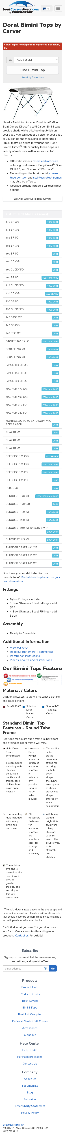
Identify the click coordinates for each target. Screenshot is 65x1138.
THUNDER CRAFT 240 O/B (32, 563)
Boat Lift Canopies (30, 1014)
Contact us (22, 936)
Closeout (30, 1035)
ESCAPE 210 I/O (32, 349)
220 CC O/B (32, 293)
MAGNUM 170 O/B (32, 388)
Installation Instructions (25, 656)
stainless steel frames (47, 178)
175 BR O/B (32, 229)
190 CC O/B (32, 261)
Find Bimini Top (32, 70)
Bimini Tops (29, 1008)
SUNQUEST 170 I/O (32, 496)
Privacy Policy (30, 1113)
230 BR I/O (32, 301)
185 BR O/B (32, 245)
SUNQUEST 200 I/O (32, 520)
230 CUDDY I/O (32, 309)
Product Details (30, 994)
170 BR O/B (32, 221)
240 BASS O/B (32, 317)
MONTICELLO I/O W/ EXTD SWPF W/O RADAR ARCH (32, 422)
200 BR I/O (32, 277)
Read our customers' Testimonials (31, 652)
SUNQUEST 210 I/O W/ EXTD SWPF (32, 529)
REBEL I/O (32, 488)
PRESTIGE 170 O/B (32, 456)
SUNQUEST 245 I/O (32, 539)
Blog (30, 1093)
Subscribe (30, 1099)
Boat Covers (30, 1001)
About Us (30, 1079)
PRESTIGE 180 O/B (32, 464)
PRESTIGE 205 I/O (32, 480)
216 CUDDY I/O (32, 285)
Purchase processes (29, 1057)
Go (53, 968)
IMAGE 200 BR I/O (32, 381)
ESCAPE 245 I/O (32, 357)
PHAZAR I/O (32, 432)
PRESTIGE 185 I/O (32, 472)
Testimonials (29, 1086)
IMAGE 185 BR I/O (32, 373)
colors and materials (45, 161)
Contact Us (30, 1064)
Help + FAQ (30, 1050)
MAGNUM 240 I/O (32, 412)
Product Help (29, 987)
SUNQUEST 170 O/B (32, 504)
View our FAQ (19, 648)
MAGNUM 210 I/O (32, 404)
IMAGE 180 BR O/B (32, 365)
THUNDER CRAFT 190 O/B (32, 547)
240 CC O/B (32, 325)
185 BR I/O (32, 237)
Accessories (30, 1028)
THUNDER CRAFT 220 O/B (32, 555)
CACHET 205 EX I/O (32, 341)
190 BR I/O (32, 253)
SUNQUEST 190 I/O (32, 512)
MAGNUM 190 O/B (32, 397)
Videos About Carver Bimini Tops (31, 660)
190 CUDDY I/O (32, 269)
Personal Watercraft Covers (30, 1021)
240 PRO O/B (32, 333)
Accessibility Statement (29, 1106)
